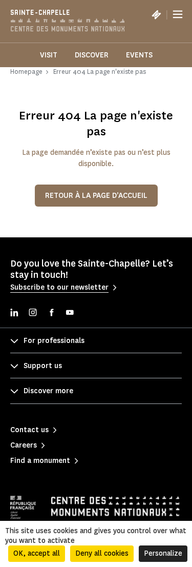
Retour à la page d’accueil (96, 195)
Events (139, 55)
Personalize (163, 553)
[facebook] (51, 313)
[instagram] (33, 313)
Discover (92, 55)
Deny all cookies (102, 553)
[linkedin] (14, 313)
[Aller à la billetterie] (156, 14)
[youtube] (70, 313)
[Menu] (177, 14)
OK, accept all (36, 553)
